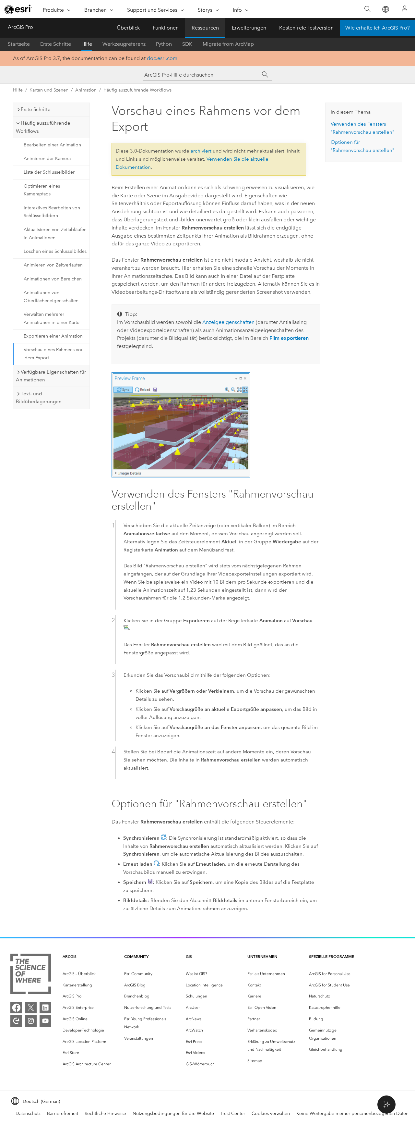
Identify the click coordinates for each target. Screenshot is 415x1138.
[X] (31, 1007)
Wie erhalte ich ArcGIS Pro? (377, 28)
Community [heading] (136, 956)
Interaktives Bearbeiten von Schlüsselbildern (52, 212)
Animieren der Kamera (47, 158)
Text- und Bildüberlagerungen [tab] (39, 398)
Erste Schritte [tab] (36, 109)
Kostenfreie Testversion (306, 28)
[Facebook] (16, 1007)
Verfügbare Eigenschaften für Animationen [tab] (51, 376)
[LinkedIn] (45, 1007)
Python (164, 44)
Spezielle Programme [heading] (331, 956)
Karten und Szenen (49, 90)
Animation (86, 90)
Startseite (19, 44)
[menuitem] (88, 974)
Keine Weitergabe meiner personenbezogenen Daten (352, 1113)
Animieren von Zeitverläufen (53, 265)
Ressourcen (205, 28)
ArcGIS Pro (20, 27)
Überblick (128, 28)
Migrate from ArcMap (228, 44)
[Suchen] (367, 9)
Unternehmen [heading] (262, 956)
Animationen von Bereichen (53, 279)
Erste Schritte (55, 44)
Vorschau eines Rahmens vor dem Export (53, 354)
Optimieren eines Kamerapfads (42, 190)
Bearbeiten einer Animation (52, 145)
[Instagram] (31, 1021)
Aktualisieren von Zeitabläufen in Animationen (55, 234)
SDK (187, 44)
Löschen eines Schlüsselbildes (55, 251)
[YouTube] (45, 1021)
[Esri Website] (18, 9)
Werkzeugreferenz (124, 44)
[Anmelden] (404, 9)
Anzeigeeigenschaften (228, 322)
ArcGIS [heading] (70, 956)
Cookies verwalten (271, 1113)
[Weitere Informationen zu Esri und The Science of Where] (30, 975)
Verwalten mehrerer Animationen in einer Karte (51, 318)
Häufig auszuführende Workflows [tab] (43, 127)
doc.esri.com (162, 58)
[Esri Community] (16, 1021)
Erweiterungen (249, 28)
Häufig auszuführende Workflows (137, 90)
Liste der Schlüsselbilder (49, 172)
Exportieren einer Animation (53, 336)
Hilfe (86, 44)
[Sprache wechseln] (385, 9)
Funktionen (166, 28)
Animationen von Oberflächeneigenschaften (51, 296)
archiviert (201, 151)
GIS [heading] (189, 956)
